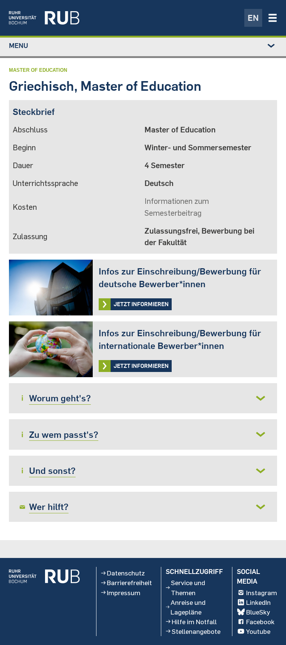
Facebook (260, 621)
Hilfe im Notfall (194, 621)
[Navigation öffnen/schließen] (272, 18)
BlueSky (258, 612)
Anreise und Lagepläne (188, 607)
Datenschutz (126, 573)
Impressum (123, 592)
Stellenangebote (196, 631)
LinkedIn (258, 602)
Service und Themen (188, 587)
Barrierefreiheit (129, 582)
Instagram (261, 592)
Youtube (258, 631)
